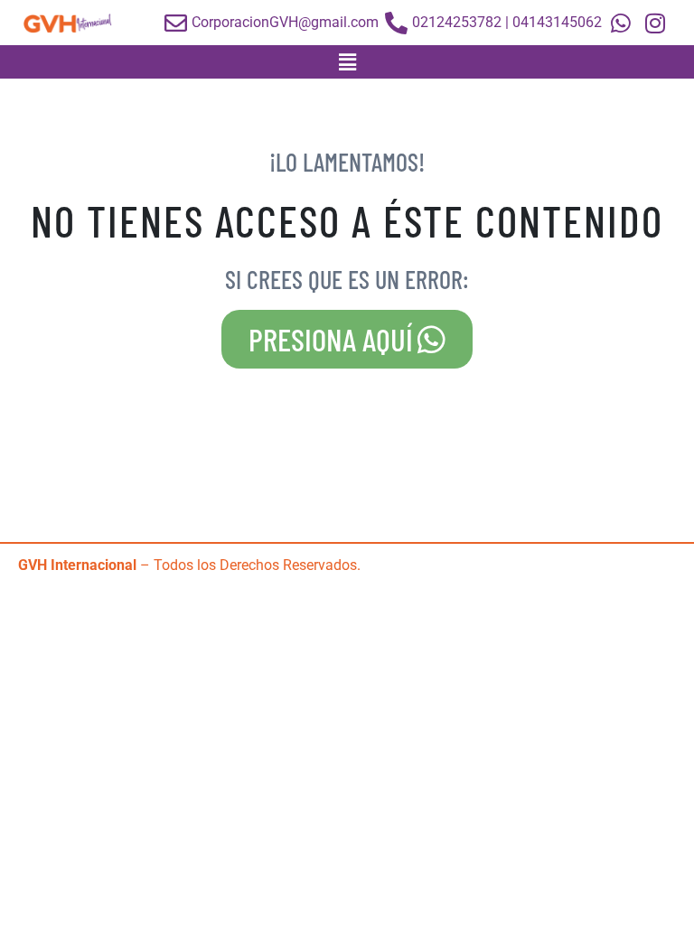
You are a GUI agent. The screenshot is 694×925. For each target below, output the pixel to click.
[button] (347, 62)
